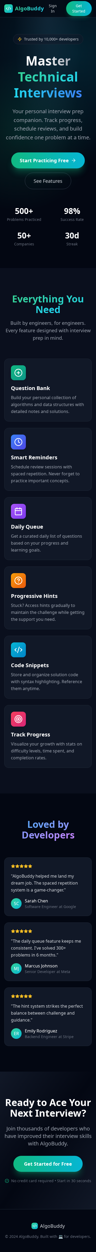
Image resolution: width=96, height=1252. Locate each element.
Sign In (53, 8)
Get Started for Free (48, 1164)
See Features (48, 181)
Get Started (78, 8)
